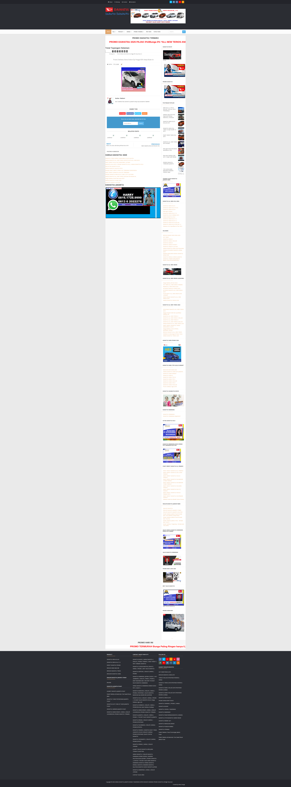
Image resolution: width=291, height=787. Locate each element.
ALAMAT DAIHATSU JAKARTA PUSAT (116, 691)
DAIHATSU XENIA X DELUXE (170, 241)
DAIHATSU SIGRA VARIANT (169, 373)
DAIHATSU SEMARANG (169, 414)
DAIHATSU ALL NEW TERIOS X (170, 316)
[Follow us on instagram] (174, 2)
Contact (125, 2)
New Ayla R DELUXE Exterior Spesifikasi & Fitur (170, 149)
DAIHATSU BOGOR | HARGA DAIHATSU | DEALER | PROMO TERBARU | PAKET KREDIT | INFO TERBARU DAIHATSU (145, 661)
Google (123, 113)
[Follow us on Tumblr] (171, 662)
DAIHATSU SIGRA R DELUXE (170, 384)
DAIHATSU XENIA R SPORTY (170, 244)
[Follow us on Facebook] (177, 2)
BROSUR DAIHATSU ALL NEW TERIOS (172, 332)
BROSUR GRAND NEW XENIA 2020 (171, 235)
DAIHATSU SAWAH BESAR (174, 718)
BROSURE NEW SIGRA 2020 (170, 370)
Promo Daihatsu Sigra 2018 (170, 386)
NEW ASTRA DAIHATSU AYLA (112, 166)
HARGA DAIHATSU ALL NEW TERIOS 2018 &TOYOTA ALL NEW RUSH (122, 160)
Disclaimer (133, 2)
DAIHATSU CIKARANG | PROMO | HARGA (169, 703)
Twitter (138, 113)
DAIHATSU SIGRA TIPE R (169, 383)
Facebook (130, 113)
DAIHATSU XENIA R (168, 243)
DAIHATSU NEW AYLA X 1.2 (170, 219)
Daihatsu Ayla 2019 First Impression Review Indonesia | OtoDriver (169, 116)
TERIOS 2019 (167, 672)
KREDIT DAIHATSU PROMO (114, 665)
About (110, 2)
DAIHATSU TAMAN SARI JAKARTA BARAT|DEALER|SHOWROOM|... (171, 259)
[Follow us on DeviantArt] (160, 662)
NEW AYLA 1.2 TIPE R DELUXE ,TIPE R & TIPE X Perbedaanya (169, 109)
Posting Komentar (113, 151)
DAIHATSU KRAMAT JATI (165, 720)
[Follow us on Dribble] (178, 659)
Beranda (109, 682)
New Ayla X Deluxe (167, 211)
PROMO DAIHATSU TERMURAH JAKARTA (168, 163)
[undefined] (113, 135)
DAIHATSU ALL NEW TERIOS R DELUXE (173, 321)
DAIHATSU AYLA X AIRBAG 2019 (171, 215)
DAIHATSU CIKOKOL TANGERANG (167, 709)
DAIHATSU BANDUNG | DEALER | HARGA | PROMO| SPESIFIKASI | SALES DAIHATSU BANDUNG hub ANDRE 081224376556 (144, 693)
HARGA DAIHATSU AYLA (169, 217)
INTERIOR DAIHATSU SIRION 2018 (171, 288)
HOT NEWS (166, 237)
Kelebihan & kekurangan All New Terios (172, 334)
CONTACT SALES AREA (138, 775)
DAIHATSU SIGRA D (168, 375)
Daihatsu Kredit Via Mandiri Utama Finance (173, 499)
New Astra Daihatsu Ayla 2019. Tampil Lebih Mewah (169, 156)
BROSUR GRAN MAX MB (113, 668)
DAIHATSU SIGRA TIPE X (169, 379)
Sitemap (117, 2)
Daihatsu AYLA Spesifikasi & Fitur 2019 (172, 226)
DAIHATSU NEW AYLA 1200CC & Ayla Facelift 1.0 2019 (169, 130)
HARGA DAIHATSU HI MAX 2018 (113, 180)
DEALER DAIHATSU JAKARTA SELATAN (172, 512)
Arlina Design (181, 784)
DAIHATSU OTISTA (163, 718)
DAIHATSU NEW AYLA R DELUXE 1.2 (172, 224)
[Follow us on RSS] (171, 659)
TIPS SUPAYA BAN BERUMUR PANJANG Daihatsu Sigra (168, 170)
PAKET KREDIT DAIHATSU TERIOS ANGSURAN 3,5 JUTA (171, 326)
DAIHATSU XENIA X (168, 239)
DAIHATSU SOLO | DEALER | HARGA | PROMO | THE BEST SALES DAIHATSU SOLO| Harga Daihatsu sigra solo (144, 700)
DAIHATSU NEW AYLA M (169, 209)
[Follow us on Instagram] (167, 662)
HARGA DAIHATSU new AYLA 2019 (113, 168)
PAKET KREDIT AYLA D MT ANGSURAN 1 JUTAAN (117, 162)
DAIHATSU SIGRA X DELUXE (170, 381)
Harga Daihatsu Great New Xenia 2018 (114, 178)
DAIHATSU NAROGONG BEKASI (166, 723)
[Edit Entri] (121, 64)
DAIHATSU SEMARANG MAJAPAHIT (172, 416)
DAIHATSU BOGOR (163, 706)
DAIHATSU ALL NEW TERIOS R (170, 320)
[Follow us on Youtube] (174, 659)
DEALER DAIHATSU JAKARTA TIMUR (172, 510)
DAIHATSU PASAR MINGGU (165, 715)
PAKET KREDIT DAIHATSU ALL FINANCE (173, 470)
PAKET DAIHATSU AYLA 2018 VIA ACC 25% (150, 146)
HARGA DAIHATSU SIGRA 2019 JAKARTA (173, 371)
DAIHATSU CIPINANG (164, 729)
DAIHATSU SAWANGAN (164, 712)
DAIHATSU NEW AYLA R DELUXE (171, 222)
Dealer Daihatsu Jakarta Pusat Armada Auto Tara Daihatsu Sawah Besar (172, 514)
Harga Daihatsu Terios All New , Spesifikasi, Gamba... (171, 329)
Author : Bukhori (120, 98)
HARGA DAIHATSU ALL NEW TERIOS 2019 (173, 323)
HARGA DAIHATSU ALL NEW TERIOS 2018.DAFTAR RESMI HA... (120, 176)
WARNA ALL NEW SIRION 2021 (170, 286)
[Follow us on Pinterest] (163, 662)
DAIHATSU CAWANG (177, 715)
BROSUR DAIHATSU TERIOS (114, 671)
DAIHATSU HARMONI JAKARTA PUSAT (116, 709)
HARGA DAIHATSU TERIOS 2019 (171, 336)
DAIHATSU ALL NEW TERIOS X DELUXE (173, 318)
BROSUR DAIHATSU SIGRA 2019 (167, 675)
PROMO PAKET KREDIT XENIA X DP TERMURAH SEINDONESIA (121, 170)
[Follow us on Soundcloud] (178, 662)
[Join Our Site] (183, 2)
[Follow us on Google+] (180, 2)
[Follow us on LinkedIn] (174, 662)
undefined (109, 137)
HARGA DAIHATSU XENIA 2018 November (173, 248)
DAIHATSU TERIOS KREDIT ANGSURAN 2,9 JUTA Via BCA (119, 158)
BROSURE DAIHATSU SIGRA (114, 674)
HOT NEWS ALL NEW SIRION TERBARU (173, 284)
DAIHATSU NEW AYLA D (169, 205)
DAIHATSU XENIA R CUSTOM (112, 182)
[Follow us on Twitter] (171, 2)
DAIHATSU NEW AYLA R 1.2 (170, 220)
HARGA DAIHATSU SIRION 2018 (171, 300)
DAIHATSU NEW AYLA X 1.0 (170, 213)
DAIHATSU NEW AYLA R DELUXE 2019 (169, 122)
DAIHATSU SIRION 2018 (165, 697)
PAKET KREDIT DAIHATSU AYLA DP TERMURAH (117, 172)
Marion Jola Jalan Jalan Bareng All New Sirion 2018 (117, 145)
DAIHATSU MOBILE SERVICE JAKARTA (172, 257)
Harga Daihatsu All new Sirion (170, 283)
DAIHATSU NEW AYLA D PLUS (170, 207)
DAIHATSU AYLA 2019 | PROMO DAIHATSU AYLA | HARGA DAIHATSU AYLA (124, 164)
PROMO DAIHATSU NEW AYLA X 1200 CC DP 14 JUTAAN (119, 174)
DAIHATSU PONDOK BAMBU (166, 726)
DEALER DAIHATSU (168, 508)
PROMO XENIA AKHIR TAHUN (166, 700)
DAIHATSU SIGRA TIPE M (169, 377)
